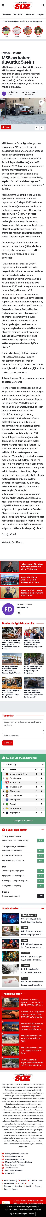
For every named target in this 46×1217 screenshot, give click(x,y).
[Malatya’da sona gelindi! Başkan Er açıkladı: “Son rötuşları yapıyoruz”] (34, 633)
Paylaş (7, 127)
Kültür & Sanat (36, 1181)
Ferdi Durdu (22, 607)
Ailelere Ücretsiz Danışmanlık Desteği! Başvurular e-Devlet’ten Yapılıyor (32, 984)
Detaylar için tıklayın (23, 821)
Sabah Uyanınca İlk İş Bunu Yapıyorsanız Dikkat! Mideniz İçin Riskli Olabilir (23, 22)
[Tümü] (42, 908)
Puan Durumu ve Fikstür (14, 1165)
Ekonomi (30, 14)
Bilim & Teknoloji (29, 915)
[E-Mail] (19, 613)
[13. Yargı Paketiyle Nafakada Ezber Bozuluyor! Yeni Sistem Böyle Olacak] (12, 659)
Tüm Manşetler (11, 1168)
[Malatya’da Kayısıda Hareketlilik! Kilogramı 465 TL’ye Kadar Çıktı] (12, 683)
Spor (6, 1189)
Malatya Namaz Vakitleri (15, 1159)
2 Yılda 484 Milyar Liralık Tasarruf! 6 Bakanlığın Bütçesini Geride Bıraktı (31, 971)
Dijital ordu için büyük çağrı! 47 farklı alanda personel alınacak (31, 958)
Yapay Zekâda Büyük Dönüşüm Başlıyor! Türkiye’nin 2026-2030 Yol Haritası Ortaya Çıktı (32, 921)
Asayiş (21, 1183)
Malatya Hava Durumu (14, 1156)
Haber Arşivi (10, 1173)
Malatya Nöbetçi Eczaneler (16, 1154)
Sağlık (24, 928)
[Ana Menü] (3, 6)
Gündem (6, 14)
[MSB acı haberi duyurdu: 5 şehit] (23, 111)
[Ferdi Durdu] (8, 609)
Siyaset (38, 1186)
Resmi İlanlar (9, 1183)
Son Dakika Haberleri (13, 1171)
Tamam (31, 1214)
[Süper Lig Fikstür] (42, 830)
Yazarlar (18, 14)
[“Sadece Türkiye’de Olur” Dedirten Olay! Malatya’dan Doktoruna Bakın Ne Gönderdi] (12, 633)
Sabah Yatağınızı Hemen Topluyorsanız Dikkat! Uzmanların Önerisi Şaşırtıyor (32, 933)
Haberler (6, 53)
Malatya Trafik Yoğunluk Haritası (18, 1162)
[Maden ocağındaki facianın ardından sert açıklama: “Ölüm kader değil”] (34, 683)
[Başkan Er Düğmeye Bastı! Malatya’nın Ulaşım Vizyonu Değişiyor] (34, 659)
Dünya (24, 1181)
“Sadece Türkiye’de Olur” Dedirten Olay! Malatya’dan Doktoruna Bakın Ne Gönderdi (11, 645)
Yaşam (40, 14)
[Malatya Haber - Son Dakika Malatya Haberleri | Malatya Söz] (22, 5)
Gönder (8, 743)
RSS (7, 1203)
